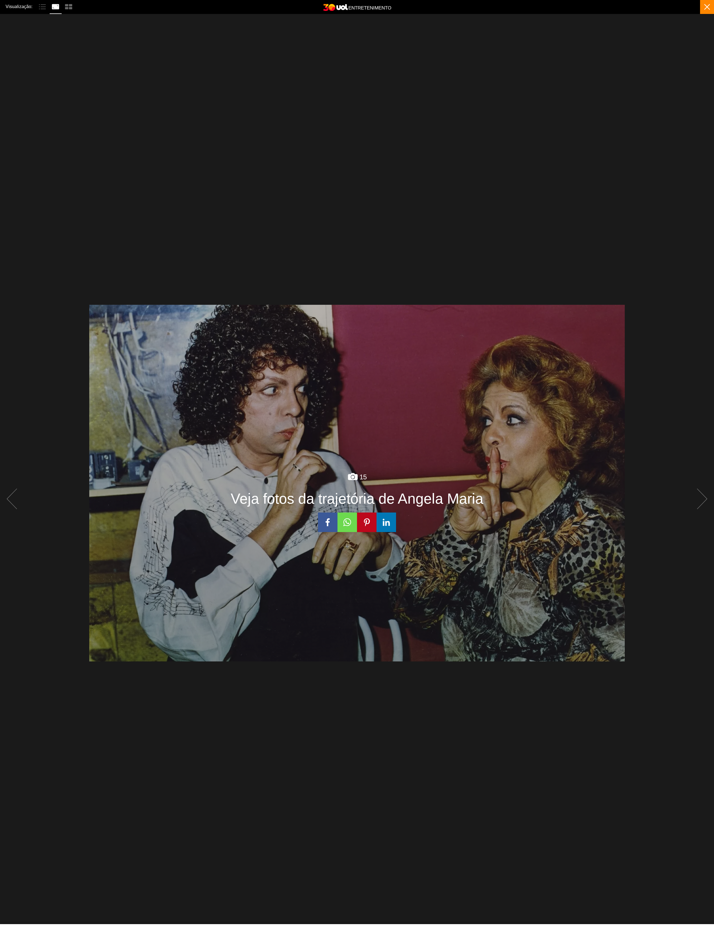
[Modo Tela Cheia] (56, 6)
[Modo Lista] (43, 6)
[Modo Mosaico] (68, 6)
